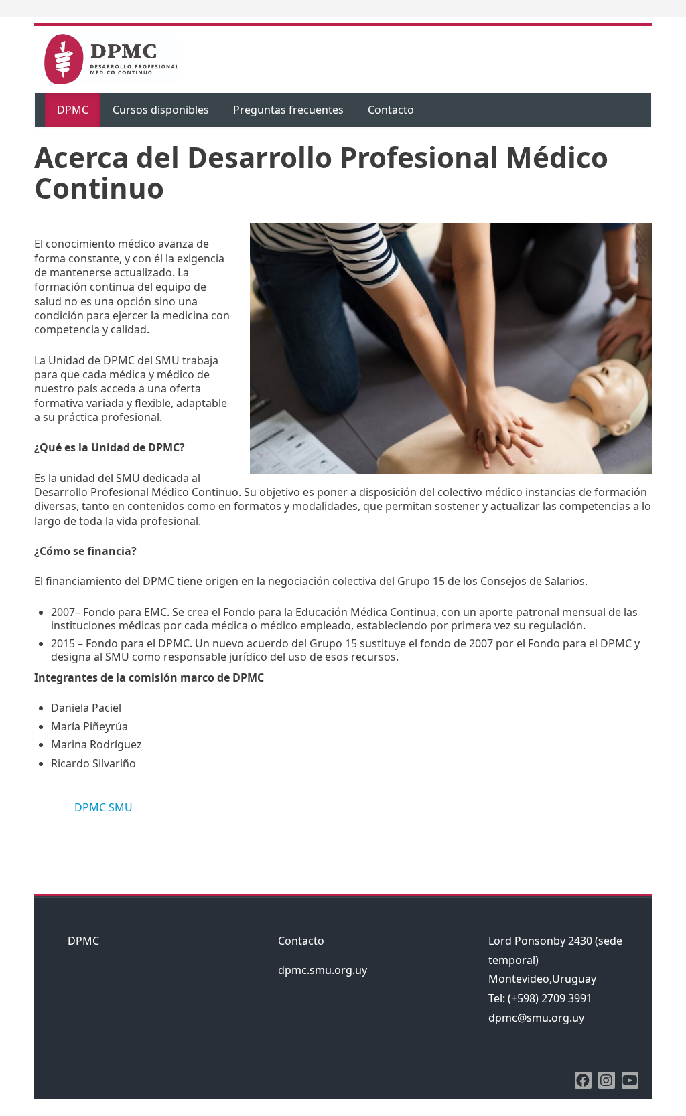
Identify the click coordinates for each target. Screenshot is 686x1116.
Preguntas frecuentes (288, 109)
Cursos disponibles (161, 109)
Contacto (391, 109)
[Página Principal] (111, 58)
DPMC (72, 109)
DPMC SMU (103, 807)
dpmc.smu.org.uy (322, 970)
